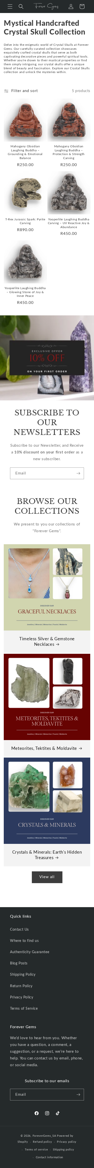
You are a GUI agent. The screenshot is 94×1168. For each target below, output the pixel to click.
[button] (10, 6)
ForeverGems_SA (44, 1135)
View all (47, 877)
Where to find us (24, 941)
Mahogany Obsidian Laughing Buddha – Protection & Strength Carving (69, 152)
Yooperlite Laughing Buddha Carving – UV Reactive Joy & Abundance (69, 223)
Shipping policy (63, 1149)
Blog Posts (19, 963)
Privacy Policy (21, 997)
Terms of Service (24, 1008)
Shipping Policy (23, 974)
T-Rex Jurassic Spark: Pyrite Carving (25, 221)
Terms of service (36, 1149)
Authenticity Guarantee (29, 952)
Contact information (49, 1157)
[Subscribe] (78, 473)
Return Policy (21, 986)
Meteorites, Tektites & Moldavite (44, 748)
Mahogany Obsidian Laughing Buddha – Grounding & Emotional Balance (25, 152)
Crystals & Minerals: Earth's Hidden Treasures (47, 855)
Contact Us (19, 929)
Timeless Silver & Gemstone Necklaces (47, 642)
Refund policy (42, 1141)
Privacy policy (66, 1141)
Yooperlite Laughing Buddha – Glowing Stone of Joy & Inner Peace (25, 292)
